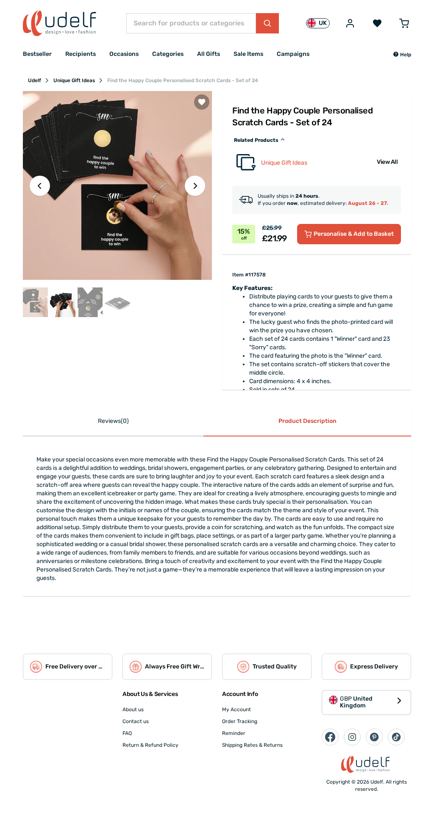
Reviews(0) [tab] (113, 421)
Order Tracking (239, 721)
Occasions (124, 54)
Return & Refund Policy (150, 745)
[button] (402, 54)
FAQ (127, 733)
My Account (236, 709)
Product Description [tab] (307, 421)
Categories (168, 54)
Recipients (80, 54)
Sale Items (248, 54)
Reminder (233, 733)
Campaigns (293, 54)
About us (133, 709)
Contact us (135, 721)
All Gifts (208, 54)
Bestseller (37, 54)
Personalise (354, 233)
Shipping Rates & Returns (252, 745)
